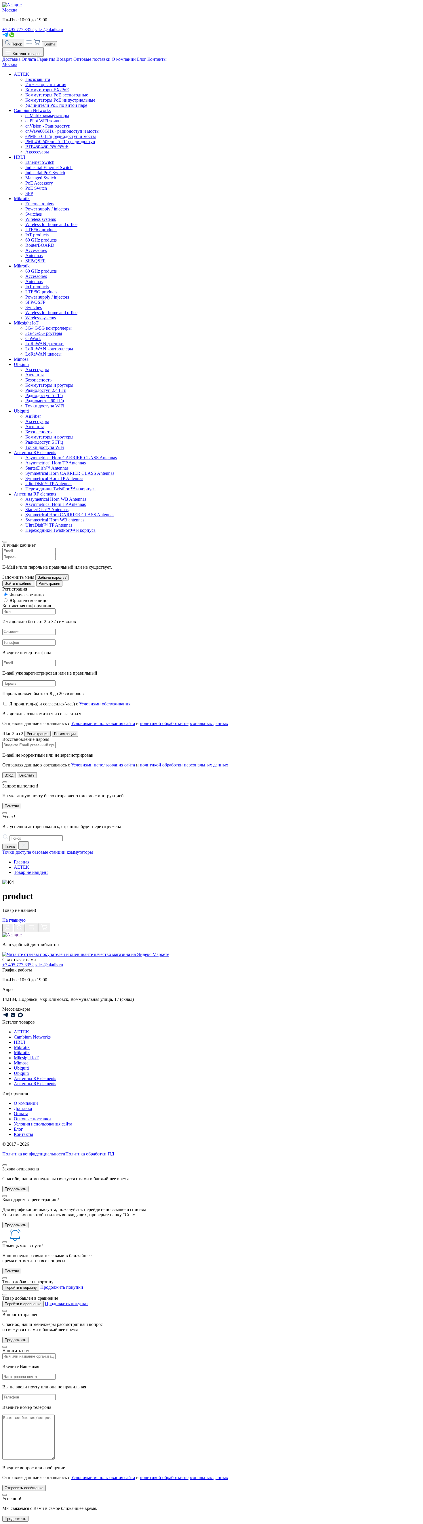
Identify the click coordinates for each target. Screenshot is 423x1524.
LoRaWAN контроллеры (49, 348)
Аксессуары (37, 151)
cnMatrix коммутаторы (47, 115)
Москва (9, 9)
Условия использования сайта (43, 1123)
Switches (33, 214)
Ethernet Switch (39, 162)
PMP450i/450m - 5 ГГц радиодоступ (60, 141)
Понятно (12, 806)
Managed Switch (40, 177)
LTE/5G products (41, 229)
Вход (9, 775)
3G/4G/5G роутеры (43, 333)
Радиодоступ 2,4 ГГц (45, 390)
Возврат (64, 59)
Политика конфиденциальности (33, 1153)
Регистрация (49, 583)
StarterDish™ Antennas (46, 468)
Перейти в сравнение (23, 1304)
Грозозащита (37, 79)
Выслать (27, 775)
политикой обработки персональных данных (184, 723)
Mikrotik (22, 198)
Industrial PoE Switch (45, 172)
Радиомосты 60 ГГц (44, 400)
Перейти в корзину (21, 1287)
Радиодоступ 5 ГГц (44, 395)
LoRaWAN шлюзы (43, 354)
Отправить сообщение (24, 1488)
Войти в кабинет (19, 583)
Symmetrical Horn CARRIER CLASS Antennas (69, 473)
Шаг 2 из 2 (12, 733)
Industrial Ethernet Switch (49, 167)
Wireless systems (40, 219)
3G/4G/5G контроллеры (48, 328)
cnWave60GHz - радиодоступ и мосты (62, 131)
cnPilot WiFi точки (43, 120)
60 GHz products (41, 240)
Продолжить (15, 1189)
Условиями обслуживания (104, 703)
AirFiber (33, 416)
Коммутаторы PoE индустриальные (60, 100)
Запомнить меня (18, 577)
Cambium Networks (32, 110)
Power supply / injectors (47, 208)
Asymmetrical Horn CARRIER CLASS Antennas (71, 457)
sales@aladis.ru (49, 29)
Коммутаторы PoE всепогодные (56, 94)
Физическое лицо (26, 594)
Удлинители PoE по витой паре (56, 105)
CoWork (33, 338)
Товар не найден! (31, 872)
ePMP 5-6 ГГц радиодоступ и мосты (60, 136)
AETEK (21, 74)
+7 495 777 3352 (18, 29)
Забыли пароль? (52, 577)
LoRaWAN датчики (44, 343)
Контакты (157, 59)
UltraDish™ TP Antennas (48, 483)
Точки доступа (16, 852)
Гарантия (46, 59)
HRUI (19, 157)
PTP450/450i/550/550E (46, 146)
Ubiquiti (21, 364)
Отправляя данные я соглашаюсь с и (115, 723)
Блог (141, 59)
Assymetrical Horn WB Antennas (55, 499)
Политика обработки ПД (89, 1153)
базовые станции (49, 852)
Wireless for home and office (51, 224)
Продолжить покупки (61, 1287)
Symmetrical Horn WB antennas (54, 519)
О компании (124, 59)
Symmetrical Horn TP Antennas (54, 478)
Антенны (34, 374)
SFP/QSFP (35, 260)
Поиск (16, 44)
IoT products (37, 234)
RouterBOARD (39, 245)
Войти (49, 44)
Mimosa (21, 359)
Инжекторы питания (45, 84)
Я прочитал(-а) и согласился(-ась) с (69, 703)
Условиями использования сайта (103, 723)
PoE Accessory (39, 183)
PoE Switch (36, 188)
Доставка (11, 59)
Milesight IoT (26, 322)
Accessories (36, 250)
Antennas (34, 255)
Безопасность (38, 379)
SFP (29, 193)
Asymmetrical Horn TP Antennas (55, 462)
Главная (21, 861)
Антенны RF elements (35, 452)
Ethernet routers (39, 203)
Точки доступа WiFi (44, 405)
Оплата (29, 59)
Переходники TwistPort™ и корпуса (60, 488)
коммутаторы (80, 852)
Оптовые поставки (91, 59)
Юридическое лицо (28, 600)
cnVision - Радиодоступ (47, 126)
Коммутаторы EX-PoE (47, 89)
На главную (14, 920)
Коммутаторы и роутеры (49, 385)
